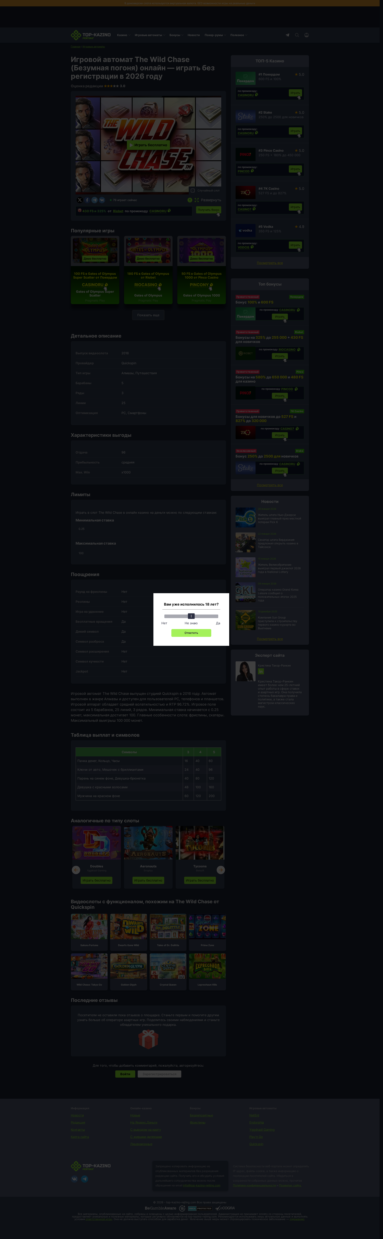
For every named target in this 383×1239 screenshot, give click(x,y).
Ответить (191, 632)
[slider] (191, 616)
